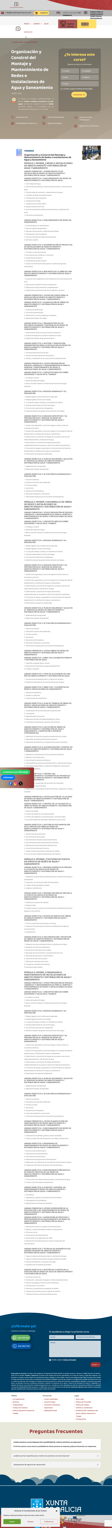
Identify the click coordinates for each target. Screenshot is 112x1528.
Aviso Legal (80, 1399)
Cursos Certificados (30, 42)
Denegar (30, 1522)
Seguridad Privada (50, 1410)
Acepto (12, 1522)
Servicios (16, 1402)
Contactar (77, 94)
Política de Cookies (82, 1405)
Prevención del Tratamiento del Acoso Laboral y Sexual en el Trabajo (87, 1413)
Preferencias (49, 1522)
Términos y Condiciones (84, 1408)
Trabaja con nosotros (20, 1408)
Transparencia (81, 1419)
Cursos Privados (49, 1402)
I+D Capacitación (18, 1399)
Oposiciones (48, 1408)
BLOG (46, 23)
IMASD (26, 23)
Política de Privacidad (69, 1360)
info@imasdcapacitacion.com (18, 12)
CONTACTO (28, 32)
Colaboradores (18, 1405)
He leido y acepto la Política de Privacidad (77, 89)
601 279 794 (23, 1337)
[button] (56, 1511)
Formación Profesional (52, 1405)
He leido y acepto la (64, 1360)
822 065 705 (24, 1346)
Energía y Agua (17, 42)
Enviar (94, 1364)
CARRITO (44, 12)
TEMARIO (29, 151)
